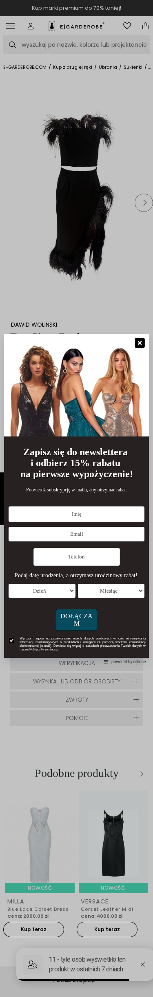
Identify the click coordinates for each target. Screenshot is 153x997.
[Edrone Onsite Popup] (76, 498)
